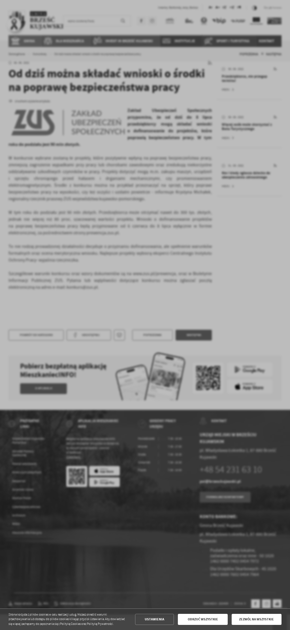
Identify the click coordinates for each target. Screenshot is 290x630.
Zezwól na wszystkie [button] (256, 619)
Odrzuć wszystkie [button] (203, 619)
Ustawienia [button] (154, 619)
